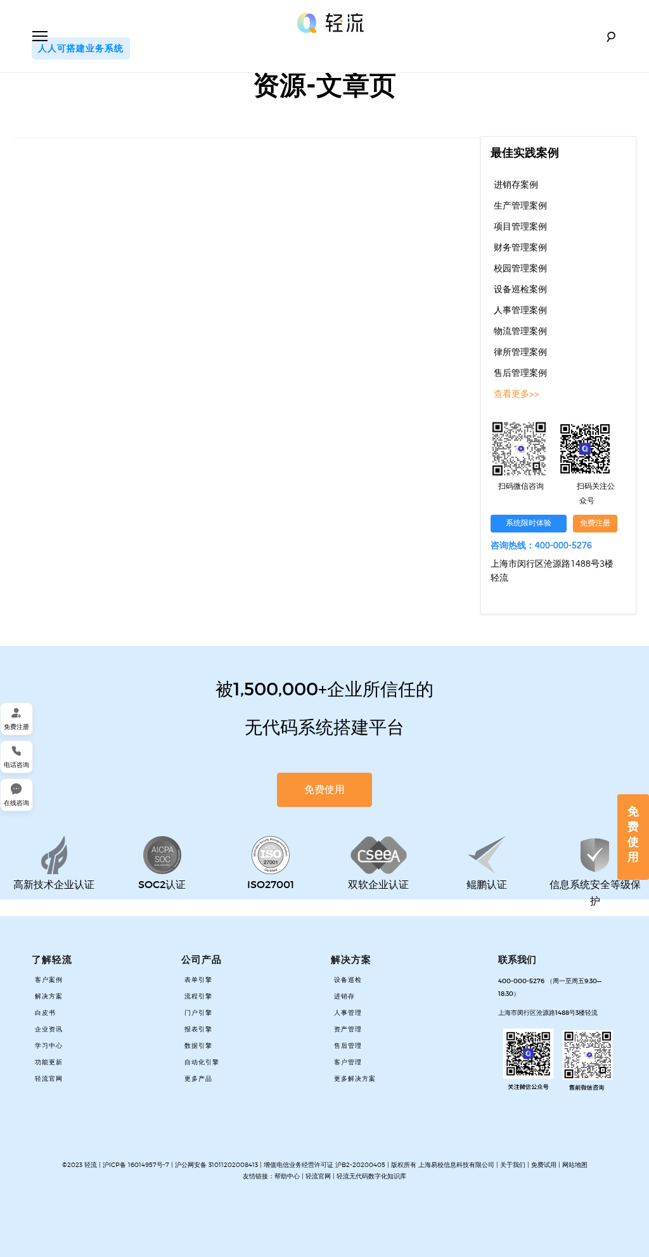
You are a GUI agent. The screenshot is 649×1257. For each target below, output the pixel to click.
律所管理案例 (520, 352)
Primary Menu (40, 36)
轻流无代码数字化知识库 (371, 1176)
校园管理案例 (520, 268)
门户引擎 (198, 1013)
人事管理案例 (520, 310)
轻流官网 (49, 1079)
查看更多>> (516, 394)
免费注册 (595, 523)
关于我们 (512, 1164)
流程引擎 (198, 996)
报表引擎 (198, 1029)
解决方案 (49, 996)
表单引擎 (198, 980)
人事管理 (348, 1013)
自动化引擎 (201, 1062)
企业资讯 (49, 1029)
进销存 (344, 996)
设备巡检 (348, 980)
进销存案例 (516, 185)
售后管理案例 (520, 373)
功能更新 (49, 1062)
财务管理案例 (520, 247)
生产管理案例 (520, 206)
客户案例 (49, 980)
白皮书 (45, 1013)
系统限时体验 (528, 523)
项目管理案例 (520, 226)
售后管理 (348, 1046)
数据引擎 (198, 1046)
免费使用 (633, 834)
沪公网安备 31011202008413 (217, 1164)
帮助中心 (287, 1176)
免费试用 (543, 1164)
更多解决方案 (355, 1079)
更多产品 (198, 1079)
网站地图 (575, 1164)
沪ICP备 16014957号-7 (136, 1164)
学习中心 (49, 1046)
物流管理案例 (520, 331)
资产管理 (348, 1029)
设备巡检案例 (520, 289)
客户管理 (348, 1062)
